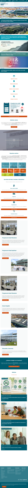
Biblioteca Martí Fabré (14, 83)
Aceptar (4, 486)
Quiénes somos (3, 470)
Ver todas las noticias (14, 374)
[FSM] (4, 3)
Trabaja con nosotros (14, 99)
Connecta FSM (13, 1)
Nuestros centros (9, 0)
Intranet (17, 0)
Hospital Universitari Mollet (10, 469)
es (26, 0)
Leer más (3, 425)
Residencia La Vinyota (18, 469)
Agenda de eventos (14, 78)
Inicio (1, 469)
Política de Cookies (16, 484)
